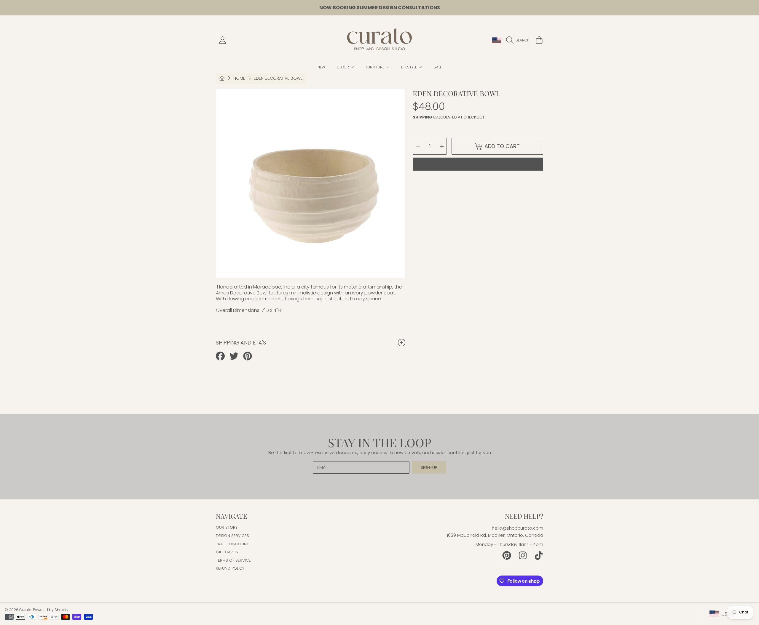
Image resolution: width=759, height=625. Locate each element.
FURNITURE (375, 67)
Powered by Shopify (50, 609)
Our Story (226, 527)
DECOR (343, 67)
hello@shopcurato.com (517, 528)
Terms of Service (233, 560)
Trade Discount (232, 544)
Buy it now (478, 164)
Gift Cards (227, 552)
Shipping (422, 117)
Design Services (232, 536)
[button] (519, 40)
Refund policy (230, 568)
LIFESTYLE (409, 67)
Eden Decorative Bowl (278, 78)
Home (239, 78)
